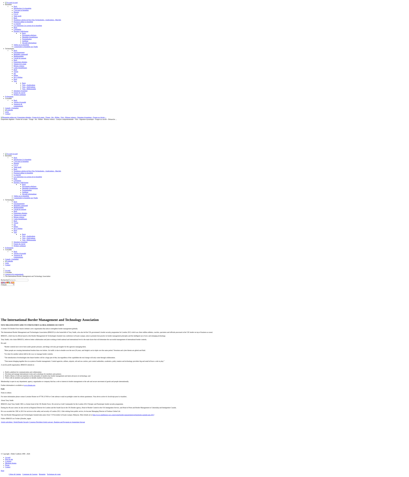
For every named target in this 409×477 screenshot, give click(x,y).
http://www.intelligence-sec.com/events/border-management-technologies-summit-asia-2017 (123, 415)
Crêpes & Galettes (15, 474)
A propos (8, 461)
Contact (7, 467)
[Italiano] (10, 282)
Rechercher (5, 280)
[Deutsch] (7, 282)
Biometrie (42, 474)
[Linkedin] (9, 110)
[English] (2, 282)
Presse (7, 465)
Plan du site (9, 459)
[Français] (5, 282)
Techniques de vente (54, 474)
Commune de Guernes (29, 474)
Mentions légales (10, 463)
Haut (2, 471)
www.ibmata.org (29, 385)
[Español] (13, 282)
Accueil (7, 457)
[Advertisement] (204, 136)
